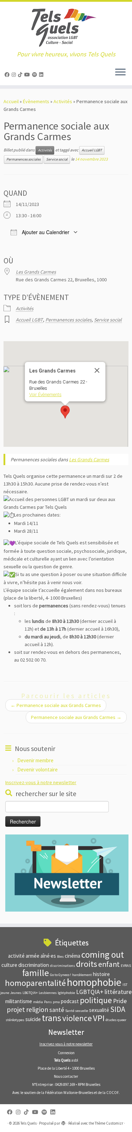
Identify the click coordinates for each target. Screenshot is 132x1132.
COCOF (112, 1092)
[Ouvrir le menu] (120, 72)
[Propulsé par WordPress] (63, 1121)
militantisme (18, 1001)
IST (124, 984)
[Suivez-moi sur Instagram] (15, 74)
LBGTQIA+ (30, 992)
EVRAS (126, 965)
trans (51, 1018)
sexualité (99, 1010)
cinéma (72, 955)
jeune (4, 992)
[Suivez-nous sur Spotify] (35, 74)
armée (32, 955)
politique (96, 1000)
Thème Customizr (109, 1123)
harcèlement (82, 974)
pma (56, 1002)
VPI (99, 1018)
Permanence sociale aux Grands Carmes (56, 705)
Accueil (11, 101)
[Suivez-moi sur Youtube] (28, 74)
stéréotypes (15, 1020)
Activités (63, 101)
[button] (65, 412)
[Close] (96, 370)
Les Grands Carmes (36, 272)
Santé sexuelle (76, 1010)
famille (35, 972)
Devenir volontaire (37, 769)
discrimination (33, 965)
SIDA (117, 1009)
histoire (101, 974)
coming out (102, 954)
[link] (89, 459)
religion (37, 1009)
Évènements (36, 101)
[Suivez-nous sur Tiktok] (21, 74)
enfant (109, 964)
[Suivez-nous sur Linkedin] (42, 74)
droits (86, 963)
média (38, 1002)
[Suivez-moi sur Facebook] (8, 74)
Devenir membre (35, 760)
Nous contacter (66, 1076)
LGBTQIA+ (89, 992)
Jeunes (15, 992)
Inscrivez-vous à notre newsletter (40, 782)
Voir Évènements (45, 394)
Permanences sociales (23, 159)
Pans (48, 1002)
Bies (60, 956)
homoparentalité (35, 982)
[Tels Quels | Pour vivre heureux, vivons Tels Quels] (66, 26)
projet (16, 1009)
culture (9, 965)
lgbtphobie (66, 992)
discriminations (62, 965)
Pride (120, 1001)
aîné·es (48, 955)
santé (56, 1010)
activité (16, 955)
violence (77, 1018)
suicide (33, 1019)
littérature (118, 992)
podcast (70, 1001)
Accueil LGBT (92, 150)
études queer (116, 1020)
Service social (57, 159)
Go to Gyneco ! (60, 974)
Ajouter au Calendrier (44, 232)
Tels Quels (28, 1123)
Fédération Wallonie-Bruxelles (69, 1092)
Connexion (66, 1052)
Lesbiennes (48, 992)
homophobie (94, 982)
